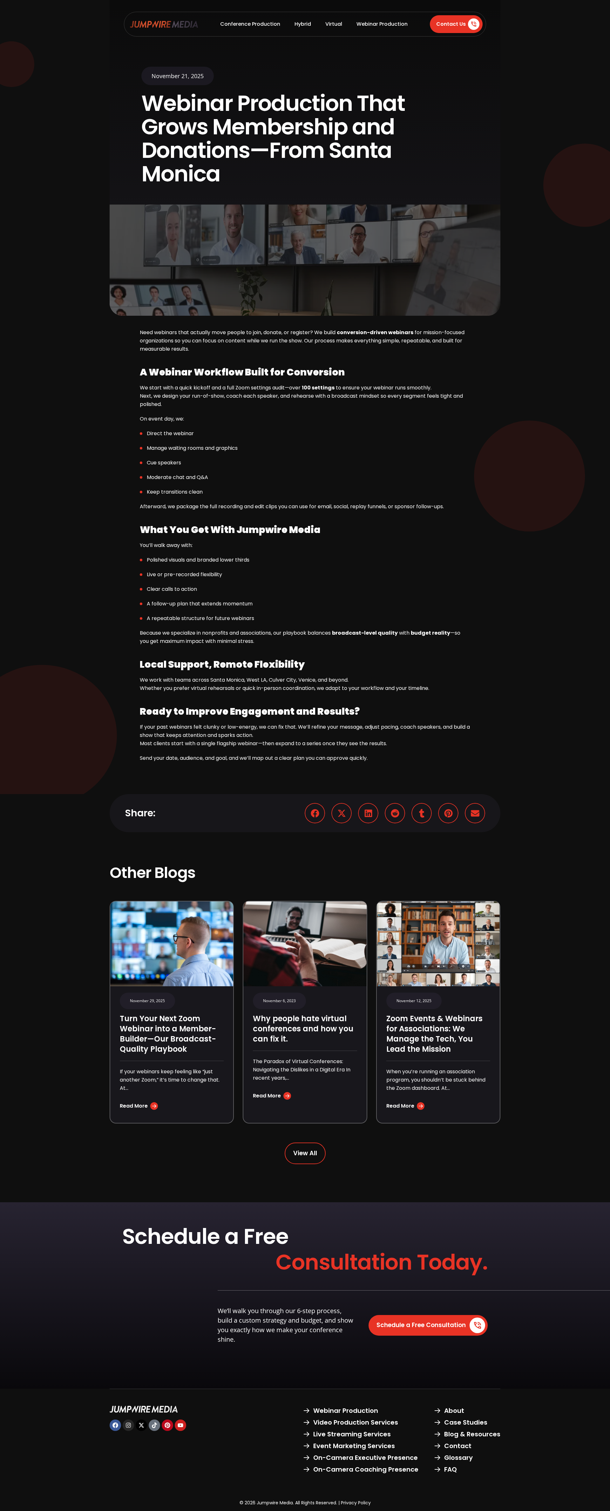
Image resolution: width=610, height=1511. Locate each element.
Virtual (333, 24)
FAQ (450, 1469)
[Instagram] (128, 1425)
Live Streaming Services (352, 1434)
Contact (457, 1445)
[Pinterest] (167, 1425)
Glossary (458, 1457)
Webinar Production (382, 24)
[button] (315, 813)
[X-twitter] (141, 1425)
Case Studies (465, 1422)
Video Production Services (355, 1422)
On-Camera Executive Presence (365, 1457)
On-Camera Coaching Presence (365, 1469)
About (454, 1410)
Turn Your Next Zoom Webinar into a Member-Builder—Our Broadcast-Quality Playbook (168, 1033)
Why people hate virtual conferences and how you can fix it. (303, 1028)
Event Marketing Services (354, 1445)
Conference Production (250, 24)
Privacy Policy (356, 1503)
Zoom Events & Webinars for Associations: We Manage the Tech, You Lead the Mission (434, 1033)
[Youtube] (180, 1425)
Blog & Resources (472, 1434)
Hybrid (303, 24)
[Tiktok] (154, 1425)
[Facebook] (115, 1425)
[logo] (164, 24)
